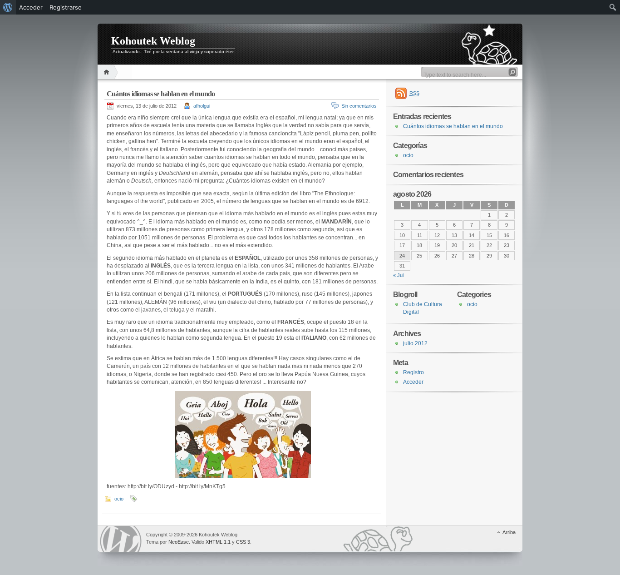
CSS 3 (243, 542)
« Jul (398, 275)
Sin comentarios (359, 106)
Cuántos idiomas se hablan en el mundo (161, 94)
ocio (118, 498)
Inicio (108, 72)
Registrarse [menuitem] (65, 7)
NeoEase (178, 542)
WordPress (121, 539)
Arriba (509, 532)
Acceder (413, 382)
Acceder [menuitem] (31, 7)
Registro (413, 372)
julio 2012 (415, 343)
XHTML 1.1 (218, 542)
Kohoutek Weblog (153, 41)
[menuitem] (8, 7)
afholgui (201, 106)
